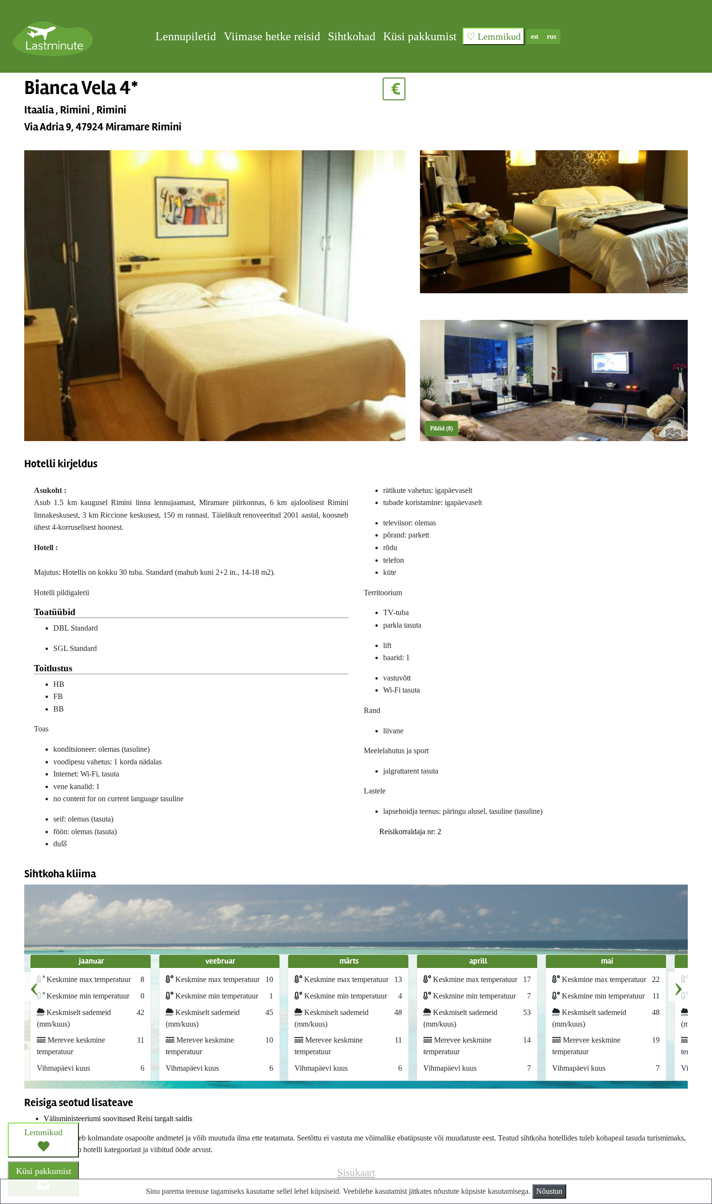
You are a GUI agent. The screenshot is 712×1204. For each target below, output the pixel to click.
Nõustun (549, 1191)
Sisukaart (356, 1172)
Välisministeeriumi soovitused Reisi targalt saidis (118, 1118)
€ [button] (394, 89)
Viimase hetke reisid (272, 36)
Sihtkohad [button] (351, 36)
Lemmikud (43, 1132)
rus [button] (551, 36)
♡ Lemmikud (493, 36)
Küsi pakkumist (420, 36)
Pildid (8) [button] (441, 428)
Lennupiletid (185, 36)
